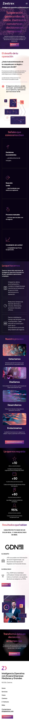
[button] (27, 3)
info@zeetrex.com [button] (7, 711)
